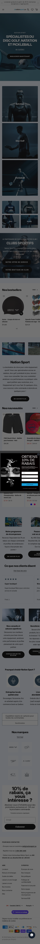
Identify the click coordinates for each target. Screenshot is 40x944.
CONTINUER (29, 484)
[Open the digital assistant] (31, 935)
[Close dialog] (38, 454)
